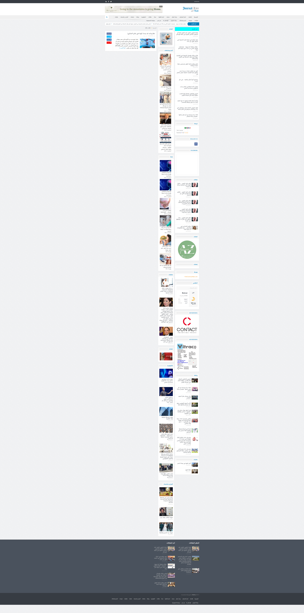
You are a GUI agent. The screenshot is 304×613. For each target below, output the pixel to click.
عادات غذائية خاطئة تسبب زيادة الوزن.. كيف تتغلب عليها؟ (166, 248)
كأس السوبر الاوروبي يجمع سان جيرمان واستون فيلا (184, 404)
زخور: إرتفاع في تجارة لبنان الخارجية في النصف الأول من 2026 (187, 41)
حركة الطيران (174, 21)
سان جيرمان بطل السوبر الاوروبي (184, 397)
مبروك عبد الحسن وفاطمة (166, 533)
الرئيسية (196, 17)
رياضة (137, 17)
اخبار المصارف (182, 17)
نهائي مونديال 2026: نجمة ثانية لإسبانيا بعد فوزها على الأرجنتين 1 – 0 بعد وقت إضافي (184, 421)
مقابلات (196, 21)
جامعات (132, 17)
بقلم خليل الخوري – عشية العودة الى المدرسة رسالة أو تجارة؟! (184, 185)
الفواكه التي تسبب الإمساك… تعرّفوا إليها (166, 211)
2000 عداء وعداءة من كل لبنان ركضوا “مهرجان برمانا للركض (188, 115)
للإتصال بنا (165, 21)
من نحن (159, 21)
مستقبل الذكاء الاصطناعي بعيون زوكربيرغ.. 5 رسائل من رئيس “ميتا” (167, 399)
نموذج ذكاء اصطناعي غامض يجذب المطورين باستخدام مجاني (167, 380)
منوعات (190, 21)
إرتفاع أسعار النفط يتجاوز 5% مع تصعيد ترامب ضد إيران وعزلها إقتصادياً (187, 101)
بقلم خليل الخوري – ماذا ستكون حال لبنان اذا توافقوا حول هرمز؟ (183, 219)
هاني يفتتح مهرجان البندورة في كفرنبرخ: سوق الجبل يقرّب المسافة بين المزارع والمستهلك (187, 57)
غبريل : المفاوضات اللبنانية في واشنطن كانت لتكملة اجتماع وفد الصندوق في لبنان (166, 339)
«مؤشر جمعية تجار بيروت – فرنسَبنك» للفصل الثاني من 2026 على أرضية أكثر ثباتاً (188, 48)
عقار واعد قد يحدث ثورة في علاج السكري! (141, 33)
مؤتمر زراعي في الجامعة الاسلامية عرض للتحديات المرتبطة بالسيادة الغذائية (166, 500)
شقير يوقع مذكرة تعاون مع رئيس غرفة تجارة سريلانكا (161, 24)
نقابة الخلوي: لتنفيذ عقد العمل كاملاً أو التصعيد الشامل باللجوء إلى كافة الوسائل (187, 33)
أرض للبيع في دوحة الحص (184, 463)
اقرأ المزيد (122, 48)
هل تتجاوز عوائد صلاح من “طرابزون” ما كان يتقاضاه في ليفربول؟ (184, 411)
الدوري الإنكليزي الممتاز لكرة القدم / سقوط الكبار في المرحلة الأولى (188, 94)
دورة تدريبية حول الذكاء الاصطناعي (166, 88)
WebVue (194, 595)
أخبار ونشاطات (182, 21)
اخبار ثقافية (161, 17)
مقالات (150, 17)
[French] (189, 128)
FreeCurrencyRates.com (191, 276)
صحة (155, 17)
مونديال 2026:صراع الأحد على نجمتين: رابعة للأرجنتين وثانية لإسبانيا (184, 450)
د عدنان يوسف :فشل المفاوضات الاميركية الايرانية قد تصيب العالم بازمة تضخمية (166, 290)
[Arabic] (185, 128)
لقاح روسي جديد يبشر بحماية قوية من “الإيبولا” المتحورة (165, 229)
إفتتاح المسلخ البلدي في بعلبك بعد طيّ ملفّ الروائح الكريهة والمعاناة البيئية (165, 106)
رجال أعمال (174, 17)
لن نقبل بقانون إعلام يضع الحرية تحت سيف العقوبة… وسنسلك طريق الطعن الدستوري (165, 146)
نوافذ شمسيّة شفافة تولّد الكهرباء (167, 418)
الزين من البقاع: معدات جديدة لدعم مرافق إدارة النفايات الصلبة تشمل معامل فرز (131, 24)
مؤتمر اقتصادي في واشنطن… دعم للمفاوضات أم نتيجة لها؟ (184, 227)
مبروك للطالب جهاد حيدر (166, 517)
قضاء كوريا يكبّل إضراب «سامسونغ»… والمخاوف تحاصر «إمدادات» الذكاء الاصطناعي (166, 436)
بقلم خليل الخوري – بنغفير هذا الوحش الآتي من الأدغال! (184, 193)
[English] (187, 128)
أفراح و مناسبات (124, 17)
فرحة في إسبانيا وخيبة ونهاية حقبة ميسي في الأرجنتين (184, 430)
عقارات (116, 17)
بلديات (167, 17)
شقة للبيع (188, 470)
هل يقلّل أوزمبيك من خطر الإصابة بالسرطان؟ (165, 266)
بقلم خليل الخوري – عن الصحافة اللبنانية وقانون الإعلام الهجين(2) (184, 202)
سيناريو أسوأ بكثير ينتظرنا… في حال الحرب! (188, 80)
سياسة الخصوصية (150, 21)
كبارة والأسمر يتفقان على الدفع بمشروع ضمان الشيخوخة (184, 570)
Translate (186, 132)
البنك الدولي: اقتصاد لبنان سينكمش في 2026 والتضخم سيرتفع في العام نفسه (187, 108)
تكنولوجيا (143, 17)
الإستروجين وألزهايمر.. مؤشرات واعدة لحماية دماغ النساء (166, 174)
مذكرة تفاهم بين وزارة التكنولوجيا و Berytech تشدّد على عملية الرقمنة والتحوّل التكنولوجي (166, 456)
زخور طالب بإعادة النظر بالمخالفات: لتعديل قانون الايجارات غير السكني (165, 126)
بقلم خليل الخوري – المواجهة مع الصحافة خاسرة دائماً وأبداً (185, 210)
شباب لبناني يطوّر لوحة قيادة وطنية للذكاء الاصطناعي (167, 475)
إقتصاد (190, 17)
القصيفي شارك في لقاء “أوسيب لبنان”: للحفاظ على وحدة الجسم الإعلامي (165, 69)
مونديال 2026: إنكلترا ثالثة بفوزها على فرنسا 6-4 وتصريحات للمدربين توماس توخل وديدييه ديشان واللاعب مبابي (184, 440)
